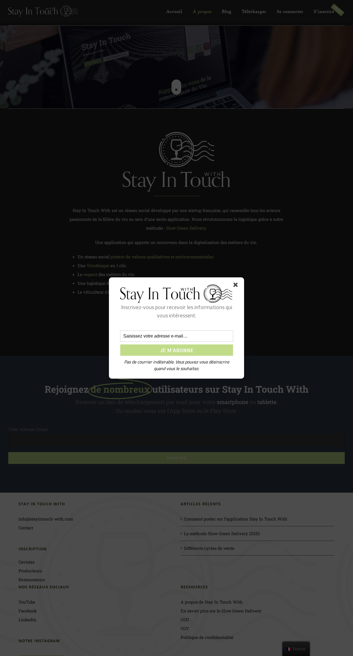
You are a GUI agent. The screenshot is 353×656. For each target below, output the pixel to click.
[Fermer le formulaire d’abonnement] (236, 286)
